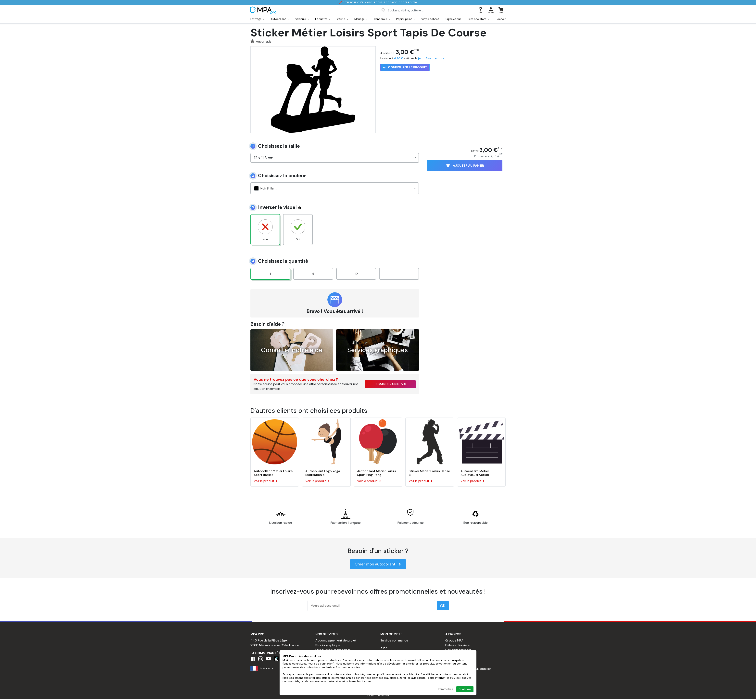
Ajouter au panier (468, 165)
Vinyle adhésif (430, 19)
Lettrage (256, 19)
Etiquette (321, 19)
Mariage (359, 19)
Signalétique (453, 19)
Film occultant (477, 19)
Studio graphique (327, 645)
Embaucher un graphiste (333, 650)
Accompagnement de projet (335, 640)
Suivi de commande (394, 640)
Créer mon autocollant (375, 564)
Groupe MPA (454, 640)
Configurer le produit (407, 67)
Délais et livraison (457, 645)
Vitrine (341, 19)
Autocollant (279, 19)
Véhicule (301, 19)
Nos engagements (458, 650)
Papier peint (404, 19)
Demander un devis (390, 384)
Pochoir (501, 19)
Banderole (381, 19)
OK (442, 605)
